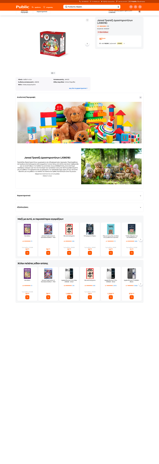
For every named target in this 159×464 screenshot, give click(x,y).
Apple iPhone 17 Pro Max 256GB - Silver (69, 281)
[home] (22, 7)
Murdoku (27, 236)
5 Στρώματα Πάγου (90, 236)
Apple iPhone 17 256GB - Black (131, 281)
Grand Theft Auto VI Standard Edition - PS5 (48, 236)
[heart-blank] (131, 6)
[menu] (33, 7)
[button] (138, 1)
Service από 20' (122, 1)
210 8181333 (85, 1)
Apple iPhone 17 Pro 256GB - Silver (111, 281)
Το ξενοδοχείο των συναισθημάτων (132, 236)
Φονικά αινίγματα (69, 236)
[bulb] (44, 7)
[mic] (118, 7)
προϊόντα (38, 7)
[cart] (140, 6)
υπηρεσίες (49, 7)
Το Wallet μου (96, 1)
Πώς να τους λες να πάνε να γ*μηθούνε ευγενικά (111, 236)
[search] (66, 6)
